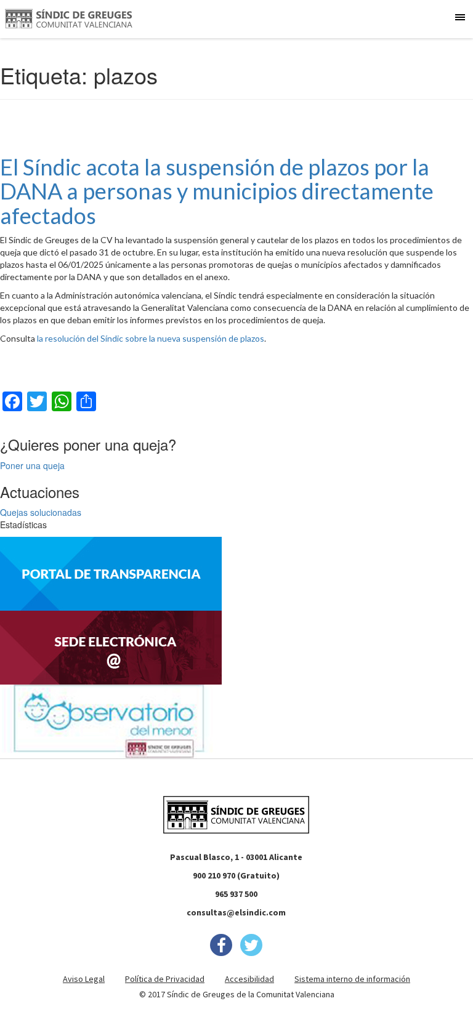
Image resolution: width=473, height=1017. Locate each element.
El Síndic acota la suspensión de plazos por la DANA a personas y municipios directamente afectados (217, 191)
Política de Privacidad (164, 978)
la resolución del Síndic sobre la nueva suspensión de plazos (150, 338)
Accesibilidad (249, 978)
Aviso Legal (84, 978)
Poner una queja (32, 465)
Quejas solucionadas (40, 512)
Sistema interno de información (352, 978)
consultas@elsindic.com (236, 912)
